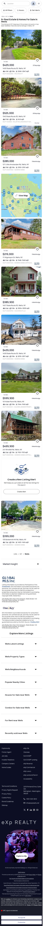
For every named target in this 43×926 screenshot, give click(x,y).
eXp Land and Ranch (30, 775)
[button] (21, 564)
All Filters (8, 10)
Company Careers (8, 763)
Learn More (28, 895)
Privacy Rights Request (10, 790)
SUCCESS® (27, 756)
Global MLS (6, 586)
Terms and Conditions (9, 786)
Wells (27, 554)
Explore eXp (6, 748)
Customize (21, 922)
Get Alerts (36, 10)
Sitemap (4, 805)
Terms (29, 905)
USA (15, 554)
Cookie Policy (6, 797)
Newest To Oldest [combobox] (22, 10)
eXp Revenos (28, 763)
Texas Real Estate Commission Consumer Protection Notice (21, 887)
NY (21, 554)
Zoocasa (26, 752)
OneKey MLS (34, 622)
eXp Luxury (27, 771)
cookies (8, 899)
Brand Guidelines (8, 801)
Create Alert (21, 492)
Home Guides (6, 767)
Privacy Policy (6, 794)
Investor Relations (8, 760)
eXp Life (26, 748)
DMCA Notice (21, 872)
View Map (23, 195)
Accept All (21, 917)
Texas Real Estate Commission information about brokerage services (21, 885)
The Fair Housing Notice (29, 891)
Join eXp (4, 756)
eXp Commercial (29, 767)
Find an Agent (6, 752)
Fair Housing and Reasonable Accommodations (21, 878)
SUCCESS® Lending (30, 760)
